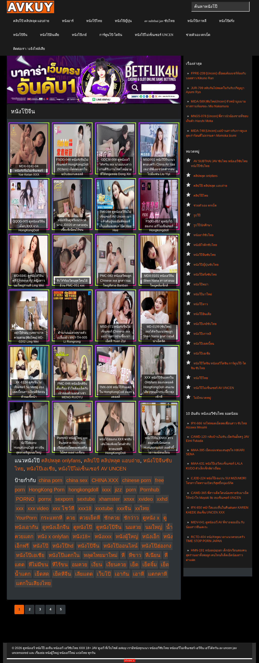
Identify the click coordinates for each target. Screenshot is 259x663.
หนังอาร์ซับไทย (203, 235)
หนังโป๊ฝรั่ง (226, 21)
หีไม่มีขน (38, 564)
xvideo (145, 499)
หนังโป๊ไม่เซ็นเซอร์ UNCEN (154, 35)
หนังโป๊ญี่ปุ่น (123, 21)
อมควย (79, 564)
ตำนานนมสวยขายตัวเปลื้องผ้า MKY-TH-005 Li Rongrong (72, 337)
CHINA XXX (105, 480)
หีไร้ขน (60, 564)
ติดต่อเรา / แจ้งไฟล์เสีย (29, 49)
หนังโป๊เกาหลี (196, 21)
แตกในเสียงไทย (33, 583)
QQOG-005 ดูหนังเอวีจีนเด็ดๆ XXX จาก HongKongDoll (29, 226)
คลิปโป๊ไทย (200, 195)
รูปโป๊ (197, 215)
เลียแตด (84, 574)
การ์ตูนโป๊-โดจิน (110, 35)
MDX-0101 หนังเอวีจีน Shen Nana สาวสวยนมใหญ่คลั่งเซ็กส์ (159, 280)
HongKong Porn (46, 489)
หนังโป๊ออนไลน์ (120, 546)
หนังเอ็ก (150, 536)
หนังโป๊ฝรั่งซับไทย (205, 274)
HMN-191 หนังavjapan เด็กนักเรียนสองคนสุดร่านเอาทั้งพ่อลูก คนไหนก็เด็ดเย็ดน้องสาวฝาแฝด (216, 555)
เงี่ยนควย (116, 564)
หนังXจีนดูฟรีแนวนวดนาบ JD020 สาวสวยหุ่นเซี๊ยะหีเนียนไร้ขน (72, 225)
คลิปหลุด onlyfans (205, 176)
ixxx (106, 489)
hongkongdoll (83, 489)
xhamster (109, 499)
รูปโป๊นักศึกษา (202, 225)
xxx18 (84, 508)
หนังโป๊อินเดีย (49, 35)
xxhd (162, 499)
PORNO (25, 499)
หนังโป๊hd (62, 546)
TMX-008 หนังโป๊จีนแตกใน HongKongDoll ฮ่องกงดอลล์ (115, 392)
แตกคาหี (157, 574)
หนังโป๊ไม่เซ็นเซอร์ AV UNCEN (213, 388)
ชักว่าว (131, 518)
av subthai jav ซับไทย (159, 21)
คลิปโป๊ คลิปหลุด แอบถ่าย (31, 21)
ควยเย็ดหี (89, 518)
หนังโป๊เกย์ (79, 35)
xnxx (129, 499)
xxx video (38, 508)
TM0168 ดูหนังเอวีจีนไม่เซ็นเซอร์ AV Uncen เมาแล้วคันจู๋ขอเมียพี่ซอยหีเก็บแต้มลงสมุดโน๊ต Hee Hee (115, 221)
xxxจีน (124, 508)
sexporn (64, 499)
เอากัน (122, 574)
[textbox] (220, 7)
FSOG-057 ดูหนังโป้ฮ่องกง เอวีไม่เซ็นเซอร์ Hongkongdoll (159, 226)
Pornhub (149, 489)
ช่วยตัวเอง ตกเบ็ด (198, 35)
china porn (50, 480)
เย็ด (134, 564)
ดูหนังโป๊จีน (108, 527)
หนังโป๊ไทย (94, 21)
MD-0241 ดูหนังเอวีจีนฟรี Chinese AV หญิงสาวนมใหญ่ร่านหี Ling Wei (28, 280)
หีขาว (135, 555)
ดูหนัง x (151, 518)
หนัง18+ (82, 536)
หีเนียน (152, 555)
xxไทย (142, 508)
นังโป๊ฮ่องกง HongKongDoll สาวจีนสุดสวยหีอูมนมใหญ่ (29, 447)
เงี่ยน (96, 564)
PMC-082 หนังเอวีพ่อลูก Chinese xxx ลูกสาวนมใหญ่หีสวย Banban (115, 280)
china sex (77, 480)
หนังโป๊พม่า (200, 284)
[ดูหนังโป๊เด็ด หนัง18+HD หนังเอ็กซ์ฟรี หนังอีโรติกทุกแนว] (30, 12)
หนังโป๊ (40, 546)
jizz (118, 489)
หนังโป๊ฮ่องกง (156, 546)
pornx (44, 499)
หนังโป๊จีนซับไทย (204, 255)
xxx (20, 508)
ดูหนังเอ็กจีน (55, 527)
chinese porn (136, 480)
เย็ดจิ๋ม (149, 564)
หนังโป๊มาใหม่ (202, 294)
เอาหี (138, 574)
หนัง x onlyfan (53, 536)
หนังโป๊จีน (20, 35)
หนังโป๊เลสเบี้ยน (203, 343)
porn (131, 489)
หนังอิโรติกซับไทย (205, 245)
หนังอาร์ (68, 21)
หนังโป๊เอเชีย (201, 353)
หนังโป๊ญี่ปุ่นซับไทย (206, 264)
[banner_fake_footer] (129, 661)
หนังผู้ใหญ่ (127, 536)
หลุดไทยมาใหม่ (100, 555)
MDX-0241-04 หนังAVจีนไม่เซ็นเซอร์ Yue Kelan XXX (29, 170)
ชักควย (112, 518)
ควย (70, 518)
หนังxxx (103, 536)
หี (123, 555)
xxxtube (104, 508)
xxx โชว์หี (63, 508)
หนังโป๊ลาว (200, 304)
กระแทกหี (51, 518)
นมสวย (133, 527)
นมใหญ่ (153, 527)
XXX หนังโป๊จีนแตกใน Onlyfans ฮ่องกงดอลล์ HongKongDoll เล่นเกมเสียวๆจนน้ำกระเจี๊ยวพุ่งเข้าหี (158, 387)
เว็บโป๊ (104, 574)
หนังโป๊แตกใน (64, 555)
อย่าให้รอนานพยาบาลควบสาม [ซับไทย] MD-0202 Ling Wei (29, 337)
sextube (86, 499)
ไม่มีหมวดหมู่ (202, 398)
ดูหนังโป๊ (82, 527)
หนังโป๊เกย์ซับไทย (205, 324)
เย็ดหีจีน (62, 574)
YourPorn (26, 518)
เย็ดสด (42, 574)
